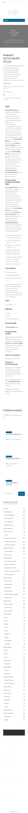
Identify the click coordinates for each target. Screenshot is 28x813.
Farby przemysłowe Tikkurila (9, 538)
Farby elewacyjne (8, 584)
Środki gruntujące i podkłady (11, 594)
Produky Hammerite (7, 710)
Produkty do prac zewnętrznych (11, 571)
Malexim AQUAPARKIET (13, 458)
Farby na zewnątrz (8, 610)
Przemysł (6, 706)
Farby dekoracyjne (7, 511)
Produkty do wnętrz (9, 680)
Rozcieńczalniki (7, 640)
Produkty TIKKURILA (8, 677)
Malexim (9, 92)
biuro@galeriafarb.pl (9, 764)
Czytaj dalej (9, 432)
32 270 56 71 (7, 759)
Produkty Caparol (7, 577)
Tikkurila (6, 719)
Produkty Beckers (7, 558)
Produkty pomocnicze (9, 574)
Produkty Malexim (7, 614)
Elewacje (6, 624)
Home (6, 40)
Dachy (5, 620)
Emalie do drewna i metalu (10, 561)
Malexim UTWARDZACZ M (14, 434)
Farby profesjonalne (7, 528)
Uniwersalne (7, 663)
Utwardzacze (7, 644)
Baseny (6, 617)
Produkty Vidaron (7, 686)
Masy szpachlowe (8, 591)
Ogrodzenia (7, 634)
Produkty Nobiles (7, 647)
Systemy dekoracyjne (8, 713)
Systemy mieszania (8, 525)
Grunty (6, 535)
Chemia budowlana (8, 551)
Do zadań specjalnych (9, 515)
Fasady (6, 653)
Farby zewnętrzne (8, 521)
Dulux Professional (8, 604)
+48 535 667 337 (8, 761)
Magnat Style (7, 716)
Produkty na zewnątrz (9, 683)
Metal (5, 657)
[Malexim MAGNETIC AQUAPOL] (15, 472)
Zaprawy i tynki (7, 554)
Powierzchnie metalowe (9, 544)
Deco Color (5, 508)
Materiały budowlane (8, 548)
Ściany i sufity (7, 660)
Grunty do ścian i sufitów (10, 567)
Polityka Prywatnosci (9, 793)
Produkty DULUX (7, 600)
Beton (5, 650)
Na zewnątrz (7, 673)
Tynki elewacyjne (8, 597)
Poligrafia (6, 703)
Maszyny (15, 40)
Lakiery (10, 40)
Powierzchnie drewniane (10, 541)
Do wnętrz (6, 670)
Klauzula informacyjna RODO (11, 797)
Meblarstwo (7, 700)
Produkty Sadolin (7, 667)
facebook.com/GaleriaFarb (10, 766)
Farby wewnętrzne (8, 518)
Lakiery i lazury (7, 587)
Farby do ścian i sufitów (9, 564)
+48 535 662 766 (8, 781)
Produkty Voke (6, 690)
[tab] (15, 99)
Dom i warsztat (7, 693)
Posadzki (6, 637)
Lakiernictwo (7, 696)
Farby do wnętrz (8, 581)
